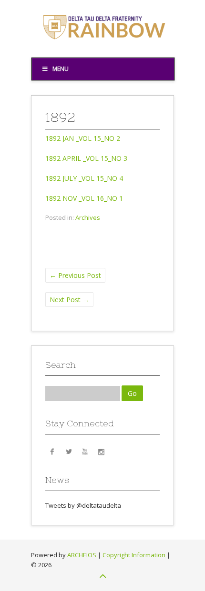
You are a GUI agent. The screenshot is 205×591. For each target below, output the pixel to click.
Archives (87, 217)
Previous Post (75, 275)
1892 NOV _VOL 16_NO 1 (84, 198)
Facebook (52, 451)
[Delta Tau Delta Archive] (102, 42)
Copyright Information (133, 555)
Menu (60, 69)
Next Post (69, 299)
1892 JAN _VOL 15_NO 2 (82, 138)
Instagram (101, 451)
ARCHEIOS (81, 555)
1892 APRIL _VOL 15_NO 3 (86, 158)
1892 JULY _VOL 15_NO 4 (84, 178)
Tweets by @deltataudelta (83, 505)
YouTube (85, 451)
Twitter (69, 451)
